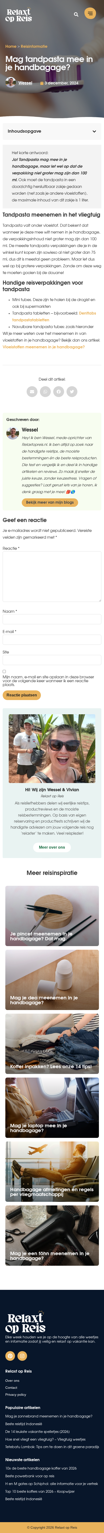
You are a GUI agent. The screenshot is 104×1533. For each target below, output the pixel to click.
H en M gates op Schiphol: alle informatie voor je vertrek (51, 1484)
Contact (11, 1387)
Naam (10, 611)
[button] (90, 14)
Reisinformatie (34, 46)
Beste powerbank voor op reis (29, 1476)
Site (6, 652)
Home (10, 46)
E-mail (9, 632)
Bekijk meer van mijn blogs (50, 502)
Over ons (12, 1380)
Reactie (11, 548)
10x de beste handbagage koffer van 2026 (41, 1468)
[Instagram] (22, 1356)
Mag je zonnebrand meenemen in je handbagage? (48, 1416)
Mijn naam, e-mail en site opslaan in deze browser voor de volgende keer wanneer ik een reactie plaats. (48, 681)
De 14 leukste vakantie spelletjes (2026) (37, 1432)
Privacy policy (15, 1394)
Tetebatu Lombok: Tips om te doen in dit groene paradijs (52, 1447)
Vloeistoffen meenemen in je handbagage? (44, 347)
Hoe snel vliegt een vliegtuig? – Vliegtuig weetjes (45, 1439)
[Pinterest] (10, 1356)
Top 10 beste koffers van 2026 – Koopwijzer (39, 1491)
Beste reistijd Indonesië (23, 1499)
